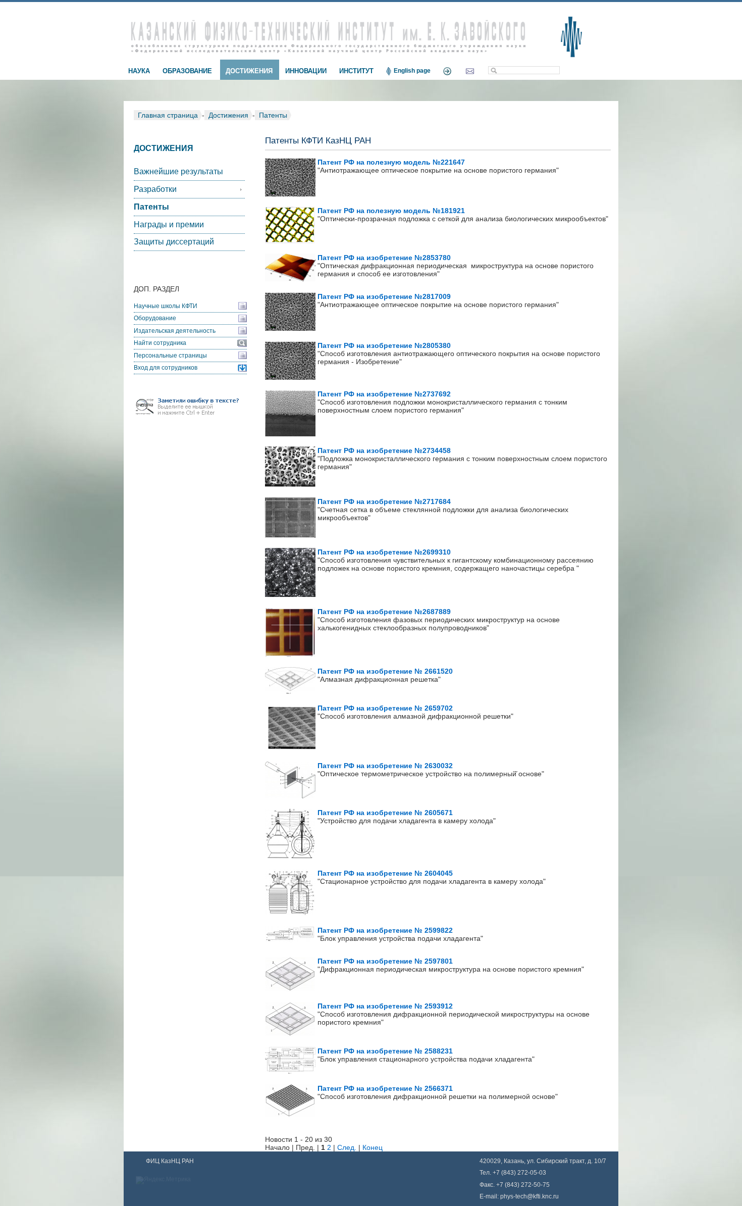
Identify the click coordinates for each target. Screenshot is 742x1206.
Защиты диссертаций (174, 241)
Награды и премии (169, 224)
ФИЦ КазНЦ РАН (170, 1161)
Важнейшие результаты (178, 171)
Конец (372, 1147)
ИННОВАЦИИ (306, 71)
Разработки (155, 189)
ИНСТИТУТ (356, 71)
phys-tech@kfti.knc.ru (529, 1196)
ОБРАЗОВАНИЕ (187, 71)
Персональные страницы (170, 356)
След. (346, 1147)
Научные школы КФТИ (165, 306)
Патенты (273, 115)
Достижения (228, 115)
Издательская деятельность (175, 331)
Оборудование (155, 318)
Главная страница (168, 115)
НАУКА (139, 71)
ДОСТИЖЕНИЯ (249, 71)
